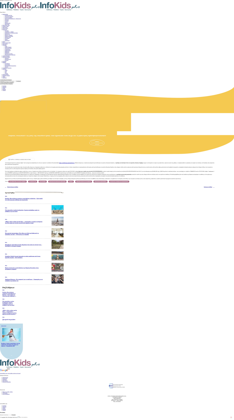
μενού (6, 83)
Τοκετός (6, 66)
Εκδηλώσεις (7, 34)
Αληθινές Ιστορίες (6, 55)
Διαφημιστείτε (5, 377)
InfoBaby (4, 62)
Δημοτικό (7, 19)
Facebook (4, 85)
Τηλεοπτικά (7, 40)
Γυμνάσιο (7, 20)
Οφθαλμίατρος (8, 50)
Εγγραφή (13, 414)
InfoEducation (5, 14)
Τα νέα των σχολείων (9, 16)
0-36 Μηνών (7, 63)
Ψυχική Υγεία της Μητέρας (10, 54)
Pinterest (4, 409)
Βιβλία (3, 41)
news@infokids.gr (6, 394)
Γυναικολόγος (7, 49)
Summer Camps (5, 26)
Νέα (6, 72)
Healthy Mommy (8, 47)
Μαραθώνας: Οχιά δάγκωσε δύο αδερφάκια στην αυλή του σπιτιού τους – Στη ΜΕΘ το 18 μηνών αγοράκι (23, 245)
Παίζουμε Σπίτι (8, 37)
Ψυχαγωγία (4, 29)
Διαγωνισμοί (4, 27)
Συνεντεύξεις (4, 43)
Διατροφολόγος (8, 59)
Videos (3, 76)
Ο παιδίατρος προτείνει (6, 67)
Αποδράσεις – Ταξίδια (9, 31)
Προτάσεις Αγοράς (6, 75)
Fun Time (7, 30)
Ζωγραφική (7, 38)
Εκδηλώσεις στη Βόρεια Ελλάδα (11, 32)
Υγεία (6, 46)
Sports (6, 70)
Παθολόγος (7, 51)
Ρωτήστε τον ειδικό (8, 53)
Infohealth (4, 44)
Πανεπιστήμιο (7, 23)
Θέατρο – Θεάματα (8, 35)
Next (11, 355)
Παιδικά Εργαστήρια (9, 36)
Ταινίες (6, 39)
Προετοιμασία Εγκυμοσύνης (10, 65)
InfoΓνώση (7, 24)
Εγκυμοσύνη (7, 64)
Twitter (3, 407)
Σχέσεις (6, 73)
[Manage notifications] (231, 417)
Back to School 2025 (6, 42)
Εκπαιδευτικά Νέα (8, 15)
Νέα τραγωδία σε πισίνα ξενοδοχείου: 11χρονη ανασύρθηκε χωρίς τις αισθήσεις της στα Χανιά (22, 210)
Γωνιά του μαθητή (8, 17)
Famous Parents (5, 74)
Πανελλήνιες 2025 (6, 25)
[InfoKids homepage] (40, 10)
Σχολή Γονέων (5, 28)
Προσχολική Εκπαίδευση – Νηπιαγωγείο (13, 18)
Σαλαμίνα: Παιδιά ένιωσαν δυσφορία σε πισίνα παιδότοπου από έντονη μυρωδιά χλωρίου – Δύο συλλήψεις (22, 257)
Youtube (4, 410)
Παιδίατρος (7, 52)
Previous (11, 350)
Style (6, 71)
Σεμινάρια (4, 61)
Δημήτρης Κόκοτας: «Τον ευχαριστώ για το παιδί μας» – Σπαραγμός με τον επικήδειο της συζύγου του (24, 280)
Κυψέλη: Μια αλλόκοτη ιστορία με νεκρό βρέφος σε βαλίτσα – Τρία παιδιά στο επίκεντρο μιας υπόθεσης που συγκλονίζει (24, 199)
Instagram (4, 406)
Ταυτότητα (4, 77)
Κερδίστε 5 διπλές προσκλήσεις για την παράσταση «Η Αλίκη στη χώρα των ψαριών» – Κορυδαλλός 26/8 (10, 345)
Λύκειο (6, 21)
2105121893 (4, 392)
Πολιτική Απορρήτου (6, 381)
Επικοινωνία (4, 378)
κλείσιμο (6, 82)
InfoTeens (4, 69)
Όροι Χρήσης (5, 380)
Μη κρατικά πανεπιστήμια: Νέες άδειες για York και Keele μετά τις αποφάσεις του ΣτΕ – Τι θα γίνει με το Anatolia (22, 234)
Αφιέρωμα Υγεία (8, 48)
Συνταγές (6, 60)
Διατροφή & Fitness (6, 57)
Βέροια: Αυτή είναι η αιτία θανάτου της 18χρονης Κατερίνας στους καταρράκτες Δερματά (22, 268)
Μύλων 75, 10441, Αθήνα (7, 391)
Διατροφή (7, 58)
